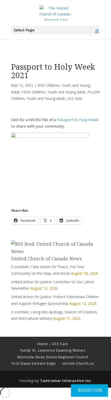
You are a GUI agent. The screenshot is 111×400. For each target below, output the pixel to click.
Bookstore (90, 390)
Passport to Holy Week (78, 119)
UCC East (74, 98)
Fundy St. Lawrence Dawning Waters (52, 350)
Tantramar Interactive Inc (65, 380)
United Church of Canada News (46, 258)
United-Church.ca (78, 363)
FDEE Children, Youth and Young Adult (53, 92)
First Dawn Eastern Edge (34, 363)
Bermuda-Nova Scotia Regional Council (52, 356)
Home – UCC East (52, 343)
